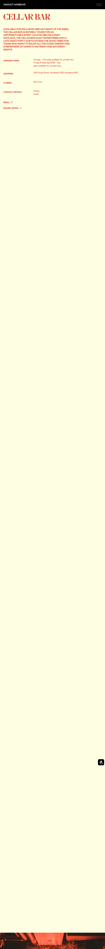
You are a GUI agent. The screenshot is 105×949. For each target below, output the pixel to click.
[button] (99, 4)
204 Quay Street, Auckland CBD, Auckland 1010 (56, 72)
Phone (37, 90)
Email (36, 94)
